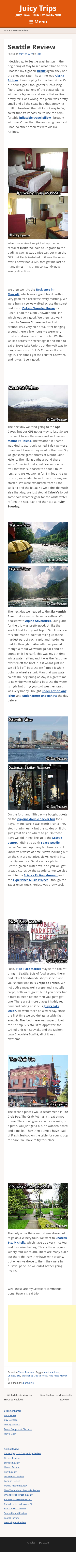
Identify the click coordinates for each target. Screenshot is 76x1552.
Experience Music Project (34, 1375)
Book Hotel (10, 1415)
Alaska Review (11, 1448)
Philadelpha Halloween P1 (18, 1499)
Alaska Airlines (51, 1372)
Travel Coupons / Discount (18, 1429)
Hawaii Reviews (12, 1467)
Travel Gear (10, 1433)
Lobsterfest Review (14, 1476)
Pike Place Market (58, 1375)
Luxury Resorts (12, 1424)
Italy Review (10, 1471)
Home (7, 30)
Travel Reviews (26, 1372)
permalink (28, 1382)
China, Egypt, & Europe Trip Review (22, 1453)
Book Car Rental (12, 1410)
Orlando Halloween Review (18, 1494)
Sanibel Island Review (15, 1513)
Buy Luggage (10, 1419)
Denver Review (12, 1457)
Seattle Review (11, 1517)
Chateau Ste (14, 1375)
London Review (12, 1480)
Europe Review (12, 1462)
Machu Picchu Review (15, 1485)
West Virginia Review (15, 1522)
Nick (38, 53)
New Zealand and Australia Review (22, 1490)
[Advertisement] (42, 1333)
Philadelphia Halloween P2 (18, 1504)
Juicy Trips (38, 8)
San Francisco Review (15, 1508)
